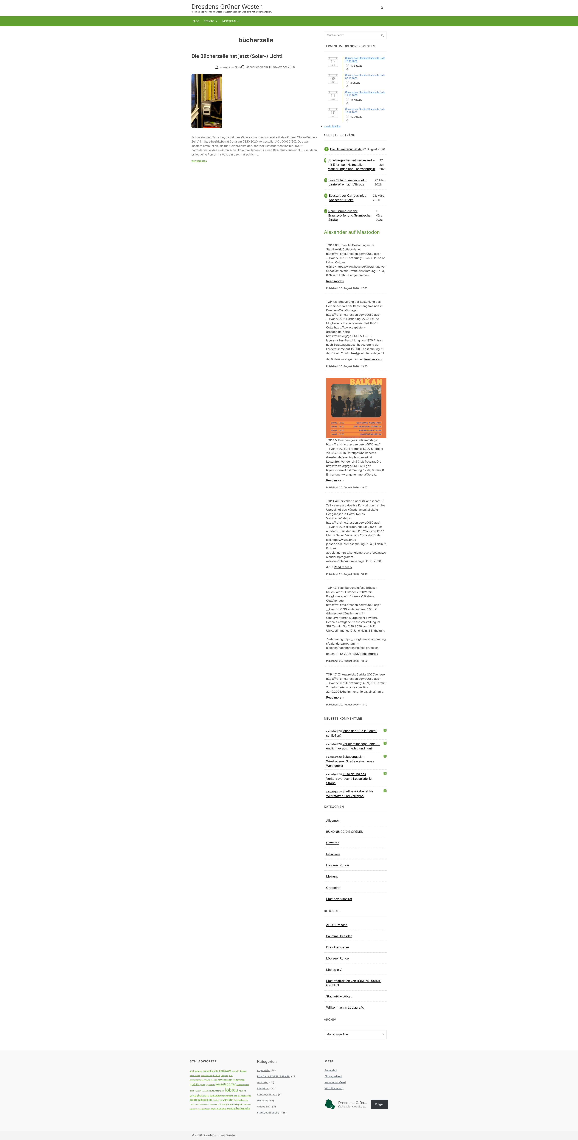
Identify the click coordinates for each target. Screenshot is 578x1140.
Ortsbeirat (333, 888)
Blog (196, 21)
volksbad (213, 1104)
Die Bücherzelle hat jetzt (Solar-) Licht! (237, 56)
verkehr (228, 1099)
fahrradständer (225, 1080)
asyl (192, 1071)
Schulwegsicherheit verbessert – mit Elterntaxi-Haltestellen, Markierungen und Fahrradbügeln (351, 164)
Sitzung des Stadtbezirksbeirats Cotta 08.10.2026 (365, 76)
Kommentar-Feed (335, 1082)
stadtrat (216, 1100)
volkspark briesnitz (242, 1104)
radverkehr (227, 1095)
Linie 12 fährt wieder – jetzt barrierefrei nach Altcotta (347, 182)
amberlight (332, 731)
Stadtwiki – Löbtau (339, 996)
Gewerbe (332, 843)
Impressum (229, 21)
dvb (226, 1075)
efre (231, 1075)
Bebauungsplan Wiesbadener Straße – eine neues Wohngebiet (350, 761)
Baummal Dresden (339, 936)
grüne (202, 1084)
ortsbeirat (196, 1095)
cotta (216, 1075)
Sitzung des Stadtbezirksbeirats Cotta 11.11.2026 (365, 93)
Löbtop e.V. (334, 970)
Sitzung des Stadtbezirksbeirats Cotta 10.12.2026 (365, 110)
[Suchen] (382, 35)
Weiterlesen (198, 161)
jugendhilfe (210, 1085)
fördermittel (239, 1079)
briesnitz (235, 1071)
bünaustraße (195, 1075)
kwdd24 (198, 1091)
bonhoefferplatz (210, 1071)
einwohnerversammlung (200, 1080)
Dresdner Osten (337, 947)
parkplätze (216, 1095)
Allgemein (333, 820)
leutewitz (205, 1091)
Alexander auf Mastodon (352, 232)
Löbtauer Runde (337, 865)
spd (235, 1095)
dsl (222, 1075)
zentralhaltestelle (238, 1108)
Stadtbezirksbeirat (339, 899)
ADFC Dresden (337, 925)
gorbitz (195, 1084)
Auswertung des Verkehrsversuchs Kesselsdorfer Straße (349, 778)
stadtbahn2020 (244, 1096)
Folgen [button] (379, 1104)
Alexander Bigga (232, 67)
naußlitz (242, 1091)
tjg (221, 1100)
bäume (243, 1071)
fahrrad (214, 1080)
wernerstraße (218, 1108)
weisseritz (193, 1109)
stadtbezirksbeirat (201, 1099)
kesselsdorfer (225, 1084)
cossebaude (207, 1075)
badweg (198, 1071)
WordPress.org (334, 1088)
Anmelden (331, 1070)
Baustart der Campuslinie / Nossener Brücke (348, 198)
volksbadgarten (225, 1104)
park (206, 1095)
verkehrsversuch (202, 1104)
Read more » (335, 281)
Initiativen (333, 854)
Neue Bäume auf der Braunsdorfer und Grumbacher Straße (350, 215)
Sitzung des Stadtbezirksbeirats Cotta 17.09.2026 (365, 59)
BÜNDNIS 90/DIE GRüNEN (344, 832)
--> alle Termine (332, 126)
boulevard (225, 1070)
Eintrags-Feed (333, 1076)
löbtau (231, 1090)
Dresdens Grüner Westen (227, 6)
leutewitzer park (216, 1091)
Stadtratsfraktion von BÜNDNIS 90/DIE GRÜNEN (353, 983)
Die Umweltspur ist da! (346, 149)
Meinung (332, 876)
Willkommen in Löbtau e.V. (345, 1007)
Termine (209, 21)
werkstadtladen (204, 1109)
